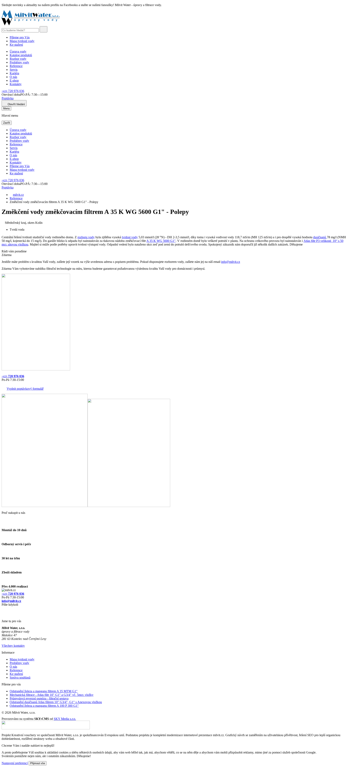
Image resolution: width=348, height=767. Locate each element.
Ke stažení (16, 44)
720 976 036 (13, 91)
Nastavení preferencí (15, 763)
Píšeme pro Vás (20, 37)
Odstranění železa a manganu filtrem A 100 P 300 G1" (44, 705)
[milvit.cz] (31, 24)
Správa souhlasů (20, 677)
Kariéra (14, 73)
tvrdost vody (130, 237)
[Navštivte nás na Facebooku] (3, 609)
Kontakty (16, 84)
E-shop (14, 80)
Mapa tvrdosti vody (22, 41)
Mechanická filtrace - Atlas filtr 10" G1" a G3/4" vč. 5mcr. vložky (51, 695)
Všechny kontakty (13, 645)
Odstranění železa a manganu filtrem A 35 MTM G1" (44, 691)
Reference (16, 66)
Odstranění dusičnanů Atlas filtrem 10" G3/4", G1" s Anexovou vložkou (56, 702)
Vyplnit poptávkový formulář (25, 388)
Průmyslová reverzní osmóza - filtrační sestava (39, 698)
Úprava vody (18, 51)
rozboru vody (86, 237)
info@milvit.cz (230, 261)
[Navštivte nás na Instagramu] (4, 614)
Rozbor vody (18, 58)
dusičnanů (320, 237)
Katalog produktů (21, 55)
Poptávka (7, 98)
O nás (13, 77)
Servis (14, 69)
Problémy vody (19, 62)
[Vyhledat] (43, 29)
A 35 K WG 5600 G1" (161, 241)
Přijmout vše (37, 763)
